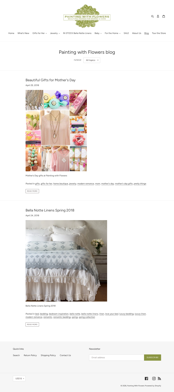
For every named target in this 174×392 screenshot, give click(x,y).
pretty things (140, 183)
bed (37, 314)
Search (16, 355)
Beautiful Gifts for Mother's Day (51, 80)
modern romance (85, 183)
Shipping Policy (48, 355)
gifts (37, 183)
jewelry (72, 183)
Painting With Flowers (135, 386)
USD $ (18, 378)
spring (75, 317)
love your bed (111, 314)
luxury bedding (126, 314)
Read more (32, 191)
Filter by (77, 60)
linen (101, 314)
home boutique (60, 183)
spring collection (87, 317)
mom (97, 183)
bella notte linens (89, 314)
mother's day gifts (124, 183)
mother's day (107, 183)
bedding (44, 314)
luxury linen (140, 314)
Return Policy (30, 355)
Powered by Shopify (153, 386)
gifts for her (46, 183)
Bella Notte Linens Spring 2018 (50, 210)
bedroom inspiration (59, 314)
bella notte (75, 314)
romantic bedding (62, 317)
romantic (47, 317)
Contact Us (65, 355)
